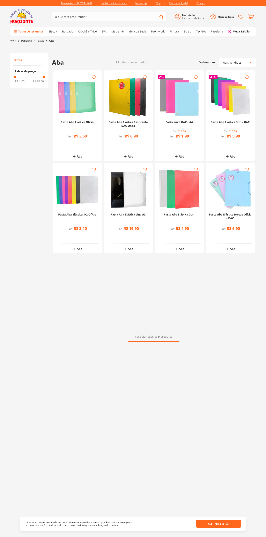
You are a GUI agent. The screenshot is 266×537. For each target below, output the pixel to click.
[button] (29, 71)
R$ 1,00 (20, 81)
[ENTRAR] (191, 17)
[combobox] (109, 16)
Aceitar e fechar (218, 524)
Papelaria (26, 40)
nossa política (77, 525)
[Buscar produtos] (161, 16)
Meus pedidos (226, 16)
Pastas (40, 40)
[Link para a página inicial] (13, 40)
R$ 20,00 (38, 81)
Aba (51, 40)
